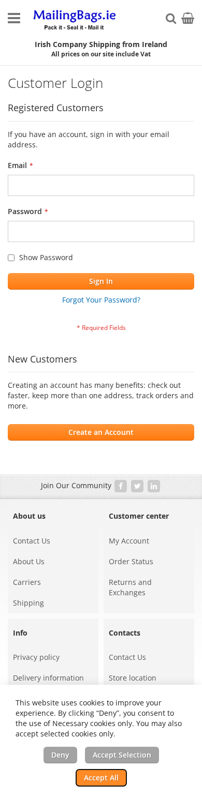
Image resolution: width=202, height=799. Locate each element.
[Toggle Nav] (14, 18)
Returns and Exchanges (130, 587)
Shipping (28, 603)
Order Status (131, 561)
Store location (132, 678)
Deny (60, 755)
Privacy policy (36, 657)
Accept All (101, 777)
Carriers (27, 582)
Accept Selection (122, 755)
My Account (129, 541)
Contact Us (31, 541)
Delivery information (48, 678)
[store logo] (75, 20)
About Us (29, 561)
